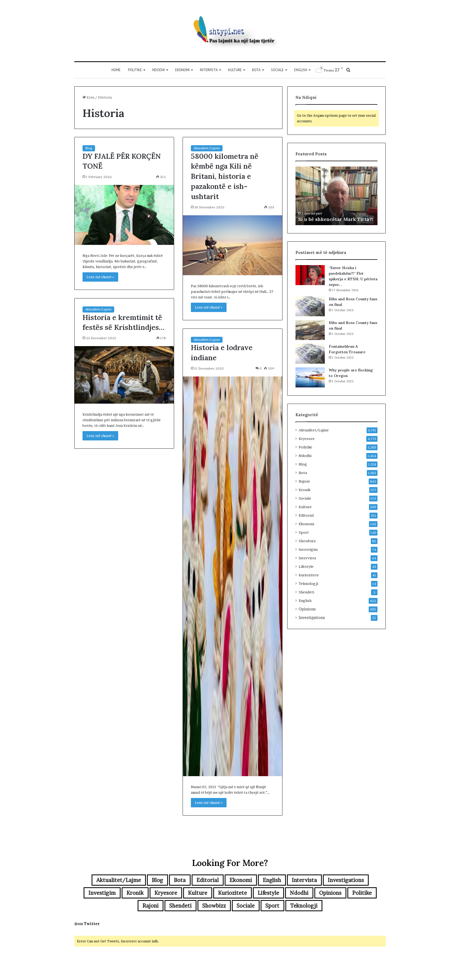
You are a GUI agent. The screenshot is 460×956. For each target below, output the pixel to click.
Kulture (235, 70)
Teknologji (308, 583)
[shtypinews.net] (230, 30)
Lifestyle (306, 566)
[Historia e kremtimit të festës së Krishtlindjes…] (124, 374)
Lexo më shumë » (100, 277)
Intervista (209, 70)
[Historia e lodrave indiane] (232, 576)
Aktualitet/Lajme (207, 148)
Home (116, 70)
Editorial (306, 515)
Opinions (307, 609)
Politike (135, 70)
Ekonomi (182, 70)
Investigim (308, 549)
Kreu (90, 97)
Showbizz (307, 541)
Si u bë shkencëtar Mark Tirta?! (335, 219)
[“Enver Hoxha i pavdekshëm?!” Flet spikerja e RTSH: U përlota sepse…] (310, 275)
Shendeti (306, 592)
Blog (88, 148)
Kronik (304, 490)
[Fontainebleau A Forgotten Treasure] (310, 354)
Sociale (277, 70)
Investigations (312, 617)
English (300, 70)
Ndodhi (158, 70)
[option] (336, 196)
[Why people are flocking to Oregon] (310, 377)
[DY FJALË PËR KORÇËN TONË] (124, 215)
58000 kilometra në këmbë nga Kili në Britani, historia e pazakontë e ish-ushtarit (224, 176)
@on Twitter (87, 923)
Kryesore (307, 438)
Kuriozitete (309, 575)
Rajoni (304, 481)
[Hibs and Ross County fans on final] (310, 306)
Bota (256, 70)
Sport (304, 532)
